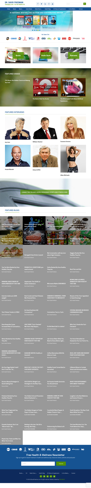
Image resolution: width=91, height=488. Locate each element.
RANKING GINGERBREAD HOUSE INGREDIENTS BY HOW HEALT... (11, 353)
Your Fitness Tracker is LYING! (10, 312)
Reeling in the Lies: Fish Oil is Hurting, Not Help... (33, 425)
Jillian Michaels (64, 175)
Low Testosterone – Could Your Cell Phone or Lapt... (11, 225)
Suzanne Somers (65, 141)
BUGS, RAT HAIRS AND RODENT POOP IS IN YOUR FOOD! (79, 354)
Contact (81, 9)
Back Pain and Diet (75, 269)
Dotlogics (62, 479)
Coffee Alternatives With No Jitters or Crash (55, 354)
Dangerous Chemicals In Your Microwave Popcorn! (10, 240)
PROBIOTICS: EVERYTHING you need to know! (33, 268)
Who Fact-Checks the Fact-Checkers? (78, 325)
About (14, 9)
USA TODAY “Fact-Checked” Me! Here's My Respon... (32, 325)
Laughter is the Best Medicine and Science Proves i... (79, 397)
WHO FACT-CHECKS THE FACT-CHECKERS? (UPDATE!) (34, 368)
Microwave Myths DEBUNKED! (56, 283)
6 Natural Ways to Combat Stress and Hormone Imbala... (79, 368)
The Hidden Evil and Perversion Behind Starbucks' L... (33, 397)
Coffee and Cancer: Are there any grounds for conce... (78, 225)
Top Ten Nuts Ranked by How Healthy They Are (10, 268)
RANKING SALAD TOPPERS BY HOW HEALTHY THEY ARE (33, 340)
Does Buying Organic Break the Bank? (79, 240)
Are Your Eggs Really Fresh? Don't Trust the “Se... (10, 368)
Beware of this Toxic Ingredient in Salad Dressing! (79, 297)
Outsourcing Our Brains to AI (55, 426)
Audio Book (45, 55)
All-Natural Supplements (59, 9)
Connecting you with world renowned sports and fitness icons (44, 192)
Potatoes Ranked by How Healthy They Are (9, 397)
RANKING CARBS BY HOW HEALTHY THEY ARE (55, 397)
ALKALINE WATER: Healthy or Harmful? (33, 354)
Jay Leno (7, 142)
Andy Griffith (36, 170)
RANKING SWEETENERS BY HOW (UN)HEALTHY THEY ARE (11, 283)
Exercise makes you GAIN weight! (9, 297)
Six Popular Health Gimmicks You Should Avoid (56, 383)
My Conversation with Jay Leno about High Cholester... (56, 254)
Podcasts (73, 55)
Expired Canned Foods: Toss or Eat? (56, 240)
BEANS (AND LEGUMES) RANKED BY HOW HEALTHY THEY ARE (78, 282)
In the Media (72, 9)
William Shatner (37, 142)
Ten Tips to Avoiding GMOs (55, 226)
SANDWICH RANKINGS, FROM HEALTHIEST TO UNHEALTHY (56, 297)
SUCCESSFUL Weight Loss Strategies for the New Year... (33, 383)
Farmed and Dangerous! (31, 241)
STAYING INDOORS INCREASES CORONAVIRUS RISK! (79, 311)
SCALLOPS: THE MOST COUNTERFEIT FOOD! (8, 254)
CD (26, 473)
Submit (61, 464)
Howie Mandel (9, 169)
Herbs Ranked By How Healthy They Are (56, 268)
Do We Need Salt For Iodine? (55, 326)
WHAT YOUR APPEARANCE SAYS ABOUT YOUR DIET (78, 383)
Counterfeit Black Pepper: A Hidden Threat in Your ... (55, 411)
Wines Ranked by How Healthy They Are (11, 340)
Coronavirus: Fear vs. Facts (55, 312)
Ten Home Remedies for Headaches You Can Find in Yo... (79, 340)
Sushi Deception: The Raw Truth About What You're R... (79, 411)
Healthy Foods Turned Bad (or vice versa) (56, 368)
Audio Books (29, 9)
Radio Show (38, 9)
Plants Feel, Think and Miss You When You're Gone (11, 440)
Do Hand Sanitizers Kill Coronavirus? (31, 311)
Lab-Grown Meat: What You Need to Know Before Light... (55, 340)
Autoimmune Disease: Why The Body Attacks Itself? (33, 225)
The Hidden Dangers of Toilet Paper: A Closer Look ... (33, 411)
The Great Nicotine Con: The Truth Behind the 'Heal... (78, 425)
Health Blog (47, 9)
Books (20, 9)
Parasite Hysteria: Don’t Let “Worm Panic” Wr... (10, 425)
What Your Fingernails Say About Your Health (10, 411)
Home (8, 9)
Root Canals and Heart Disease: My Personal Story (33, 297)
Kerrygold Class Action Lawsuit (33, 255)
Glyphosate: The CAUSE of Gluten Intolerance (32, 283)
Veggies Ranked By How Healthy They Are (77, 254)
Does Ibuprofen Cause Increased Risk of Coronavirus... (11, 325)
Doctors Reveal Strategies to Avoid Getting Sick (10, 383)
